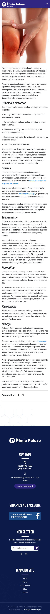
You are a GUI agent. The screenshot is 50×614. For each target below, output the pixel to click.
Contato (25, 592)
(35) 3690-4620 (25, 468)
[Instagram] (26, 554)
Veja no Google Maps (24, 486)
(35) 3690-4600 (25, 466)
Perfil (25, 582)
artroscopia (41, 341)
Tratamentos (25, 585)
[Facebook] (22, 554)
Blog (25, 589)
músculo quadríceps (27, 194)
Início (25, 578)
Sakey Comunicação (32, 609)
